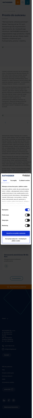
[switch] (27, 215)
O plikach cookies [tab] (24, 180)
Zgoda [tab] (5, 180)
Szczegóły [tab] (13, 180)
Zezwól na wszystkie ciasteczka (15, 233)
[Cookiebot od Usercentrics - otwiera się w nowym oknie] (22, 176)
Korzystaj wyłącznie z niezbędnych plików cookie (15, 240)
